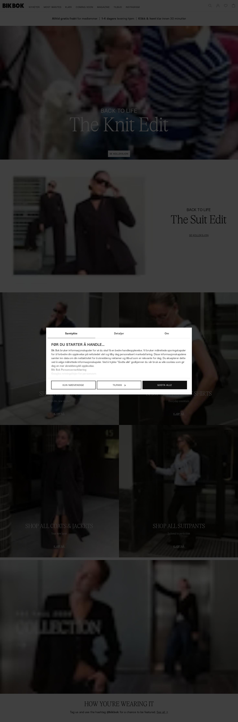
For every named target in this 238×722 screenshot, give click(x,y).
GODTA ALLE (164, 385)
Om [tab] (167, 333)
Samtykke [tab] (71, 333)
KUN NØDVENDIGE (73, 385)
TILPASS (117, 385)
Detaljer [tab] (119, 333)
